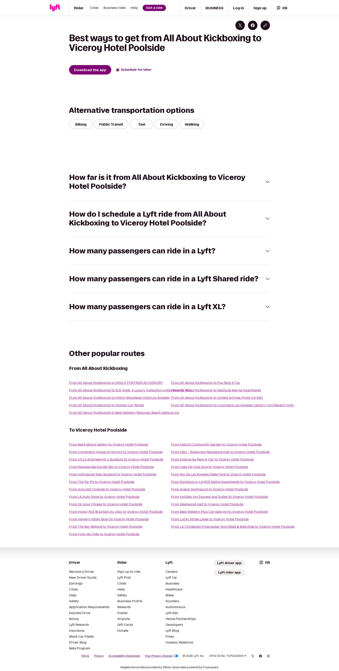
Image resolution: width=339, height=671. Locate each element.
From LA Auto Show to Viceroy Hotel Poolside (104, 497)
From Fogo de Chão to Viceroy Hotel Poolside (104, 534)
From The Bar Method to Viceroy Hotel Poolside (105, 526)
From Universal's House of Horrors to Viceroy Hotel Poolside (115, 452)
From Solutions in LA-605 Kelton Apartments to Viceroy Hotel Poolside (225, 482)
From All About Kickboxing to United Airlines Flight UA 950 (217, 397)
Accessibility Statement (124, 656)
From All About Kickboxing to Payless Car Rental (106, 405)
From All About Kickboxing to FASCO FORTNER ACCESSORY (116, 383)
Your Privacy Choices (158, 656)
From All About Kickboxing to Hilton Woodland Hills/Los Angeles (119, 397)
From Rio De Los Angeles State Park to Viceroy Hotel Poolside (218, 474)
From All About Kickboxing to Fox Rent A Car (205, 383)
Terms (85, 656)
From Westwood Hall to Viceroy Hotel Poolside (207, 504)
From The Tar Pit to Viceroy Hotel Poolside (101, 482)
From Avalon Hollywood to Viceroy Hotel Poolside (209, 489)
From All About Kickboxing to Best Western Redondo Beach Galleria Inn (124, 412)
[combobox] (281, 8)
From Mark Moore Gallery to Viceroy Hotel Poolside (108, 444)
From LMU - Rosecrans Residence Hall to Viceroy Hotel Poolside (220, 452)
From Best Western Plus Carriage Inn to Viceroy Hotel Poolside (219, 511)
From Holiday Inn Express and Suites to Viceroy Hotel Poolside (219, 497)
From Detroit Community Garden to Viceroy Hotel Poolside (216, 444)
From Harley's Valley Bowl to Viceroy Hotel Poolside (109, 519)
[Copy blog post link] (265, 25)
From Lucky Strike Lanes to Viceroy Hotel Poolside (210, 519)
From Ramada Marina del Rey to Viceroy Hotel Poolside (111, 467)
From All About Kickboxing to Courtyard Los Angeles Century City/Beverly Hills (232, 405)
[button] (169, 182)
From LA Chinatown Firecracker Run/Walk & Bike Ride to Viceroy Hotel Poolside (232, 526)
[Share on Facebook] (252, 25)
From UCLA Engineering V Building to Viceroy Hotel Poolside (116, 459)
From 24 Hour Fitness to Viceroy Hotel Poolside (105, 504)
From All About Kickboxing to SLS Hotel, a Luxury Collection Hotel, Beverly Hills (130, 390)
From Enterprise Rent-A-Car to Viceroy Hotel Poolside (212, 459)
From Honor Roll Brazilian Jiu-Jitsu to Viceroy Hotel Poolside (115, 511)
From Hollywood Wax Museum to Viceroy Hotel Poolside (112, 474)
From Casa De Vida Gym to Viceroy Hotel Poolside (209, 467)
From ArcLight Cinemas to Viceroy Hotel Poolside (107, 489)
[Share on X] (240, 25)
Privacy (99, 656)
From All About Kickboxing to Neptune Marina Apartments (216, 390)
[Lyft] (55, 8)
